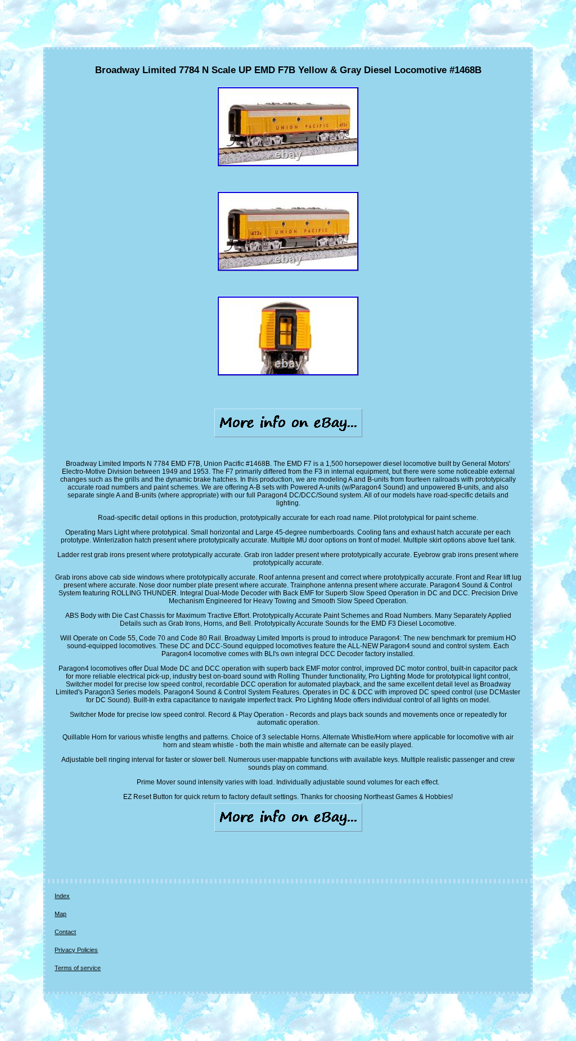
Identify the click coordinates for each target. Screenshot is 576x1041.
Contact (65, 931)
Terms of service (78, 967)
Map (60, 913)
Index (62, 895)
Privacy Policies (76, 949)
